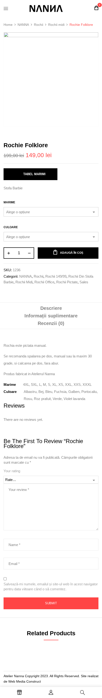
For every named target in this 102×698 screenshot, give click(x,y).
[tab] (51, 308)
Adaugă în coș (71, 252)
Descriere (51, 308)
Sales (83, 282)
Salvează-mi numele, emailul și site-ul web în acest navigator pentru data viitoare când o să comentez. (51, 586)
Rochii (38, 25)
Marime (9, 202)
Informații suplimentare (51, 315)
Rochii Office (44, 282)
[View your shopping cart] (96, 8)
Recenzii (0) (51, 323)
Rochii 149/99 (55, 276)
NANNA (23, 25)
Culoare (11, 227)
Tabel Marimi (34, 174)
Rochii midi (56, 25)
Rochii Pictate (67, 282)
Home (8, 25)
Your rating (12, 471)
